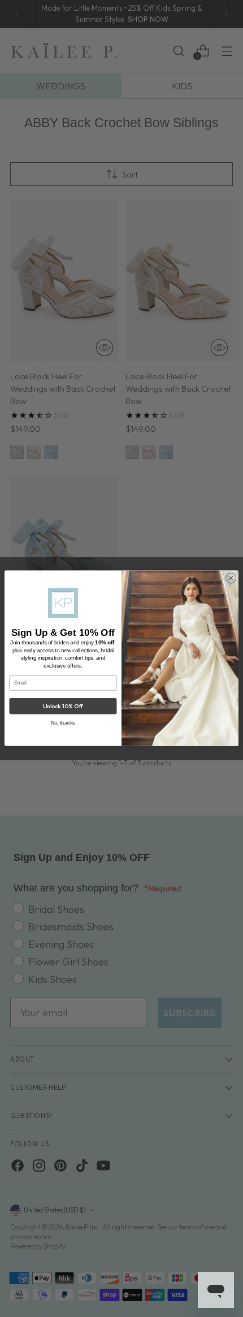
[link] (63, 603)
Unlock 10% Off (63, 706)
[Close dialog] (230, 578)
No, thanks (63, 723)
